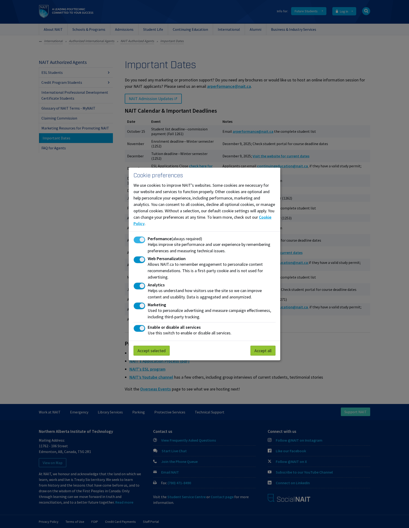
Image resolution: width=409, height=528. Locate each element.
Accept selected (152, 350)
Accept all (262, 350)
